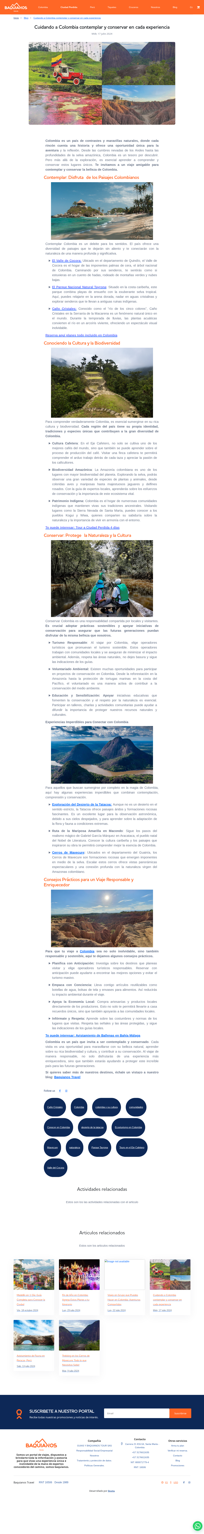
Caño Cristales (55, 1107)
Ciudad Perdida (69, 7)
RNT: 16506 (140, 1467)
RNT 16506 (45, 1482)
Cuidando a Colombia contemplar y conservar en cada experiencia (67, 18)
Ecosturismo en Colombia (128, 1127)
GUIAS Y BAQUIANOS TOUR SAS (94, 1445)
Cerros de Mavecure (68, 852)
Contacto (177, 1455)
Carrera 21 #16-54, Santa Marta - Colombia (142, 1446)
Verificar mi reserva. (178, 1450)
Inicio (16, 18)
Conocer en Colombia (58, 1127)
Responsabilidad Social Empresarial (94, 1450)
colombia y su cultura (106, 1107)
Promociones (177, 1465)
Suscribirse (180, 1413)
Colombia (43, 7)
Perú (92, 7)
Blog (175, 7)
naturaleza (74, 1147)
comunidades (136, 1107)
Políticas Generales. (94, 1465)
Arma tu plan (177, 1445)
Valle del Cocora (55, 1167)
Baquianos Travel (67, 1077)
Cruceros (133, 7)
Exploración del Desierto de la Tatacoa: (82, 804)
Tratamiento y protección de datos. (94, 1460)
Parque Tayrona (99, 1147)
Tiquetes (112, 7)
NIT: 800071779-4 (140, 1462)
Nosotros (155, 7)
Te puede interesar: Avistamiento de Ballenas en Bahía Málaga (92, 1035)
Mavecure (52, 1147)
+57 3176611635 (140, 1452)
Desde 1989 (61, 1482)
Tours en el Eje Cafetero (131, 1147)
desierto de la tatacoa (92, 1127)
